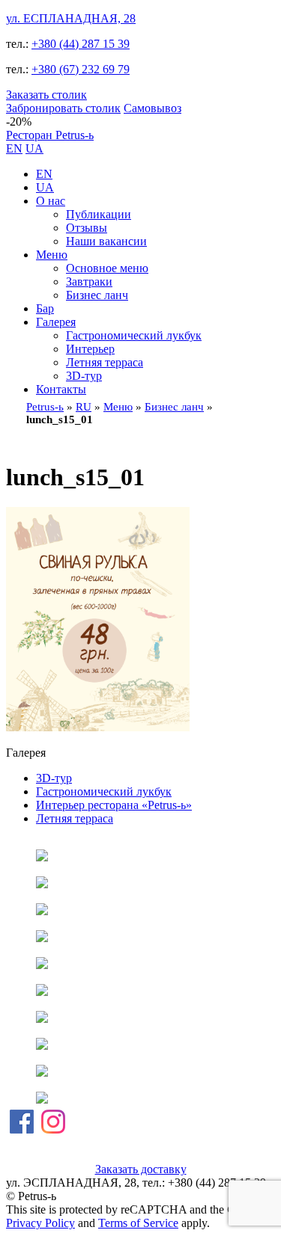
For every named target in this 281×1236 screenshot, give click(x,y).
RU (83, 407)
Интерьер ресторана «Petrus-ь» (114, 805)
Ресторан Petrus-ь (50, 135)
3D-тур (84, 375)
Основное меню (107, 268)
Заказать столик (46, 94)
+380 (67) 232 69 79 (80, 69)
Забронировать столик (63, 108)
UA (34, 148)
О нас (50, 200)
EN (14, 148)
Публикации (98, 214)
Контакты (61, 389)
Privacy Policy (40, 1223)
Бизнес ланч (97, 295)
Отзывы (86, 227)
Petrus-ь (45, 407)
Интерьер (90, 348)
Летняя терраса (104, 362)
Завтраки (89, 281)
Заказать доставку (141, 1169)
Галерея (56, 322)
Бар (45, 308)
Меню (51, 254)
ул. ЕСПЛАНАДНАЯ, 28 (71, 18)
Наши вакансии (106, 241)
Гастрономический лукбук (134, 335)
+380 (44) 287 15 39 (80, 43)
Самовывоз (152, 108)
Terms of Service (138, 1223)
